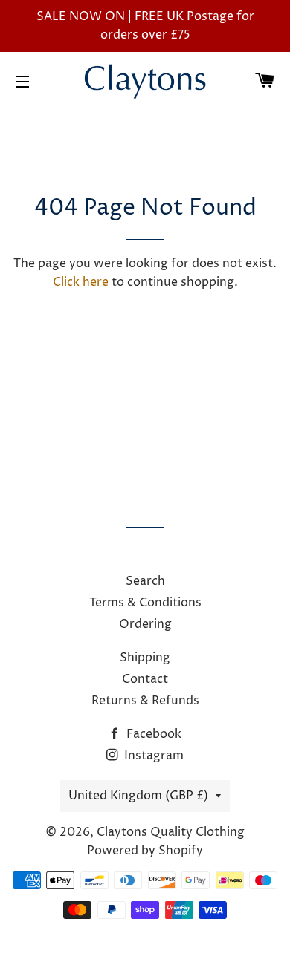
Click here (81, 282)
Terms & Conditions (145, 603)
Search (145, 581)
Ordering (145, 624)
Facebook (152, 734)
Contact (145, 679)
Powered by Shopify (145, 850)
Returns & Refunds (145, 701)
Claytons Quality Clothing (171, 832)
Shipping (145, 657)
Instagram (152, 755)
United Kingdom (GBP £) (138, 796)
